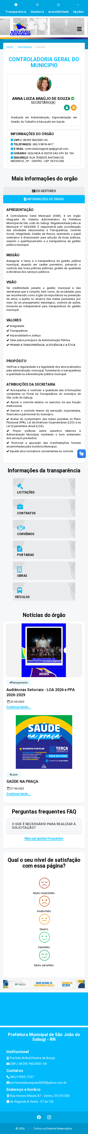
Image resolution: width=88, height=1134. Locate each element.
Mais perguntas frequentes (44, 838)
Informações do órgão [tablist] (45, 199)
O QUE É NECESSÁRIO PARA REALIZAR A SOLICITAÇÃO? (44, 826)
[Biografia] (67, 107)
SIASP (29, 1128)
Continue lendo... (18, 707)
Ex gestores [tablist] (45, 191)
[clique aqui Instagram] (49, 1117)
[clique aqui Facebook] (39, 1117)
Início (9, 47)
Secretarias (25, 47)
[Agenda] (74, 107)
